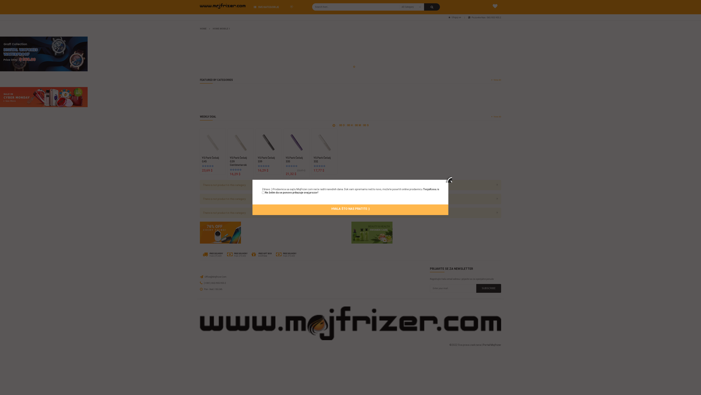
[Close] (448, 179)
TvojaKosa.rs (431, 189)
